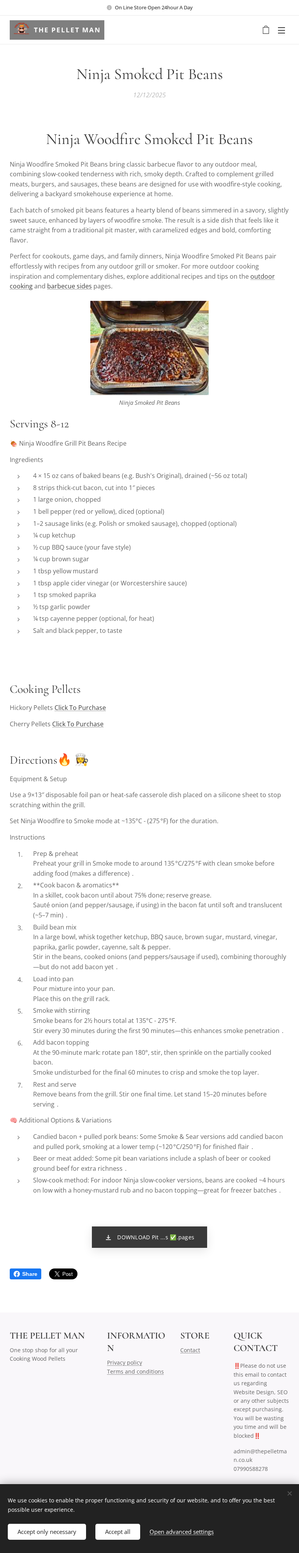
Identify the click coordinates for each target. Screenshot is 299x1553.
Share (29, 1274)
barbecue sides (69, 286)
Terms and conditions (135, 1371)
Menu (281, 30)
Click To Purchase (80, 707)
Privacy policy (124, 1362)
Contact (190, 1350)
